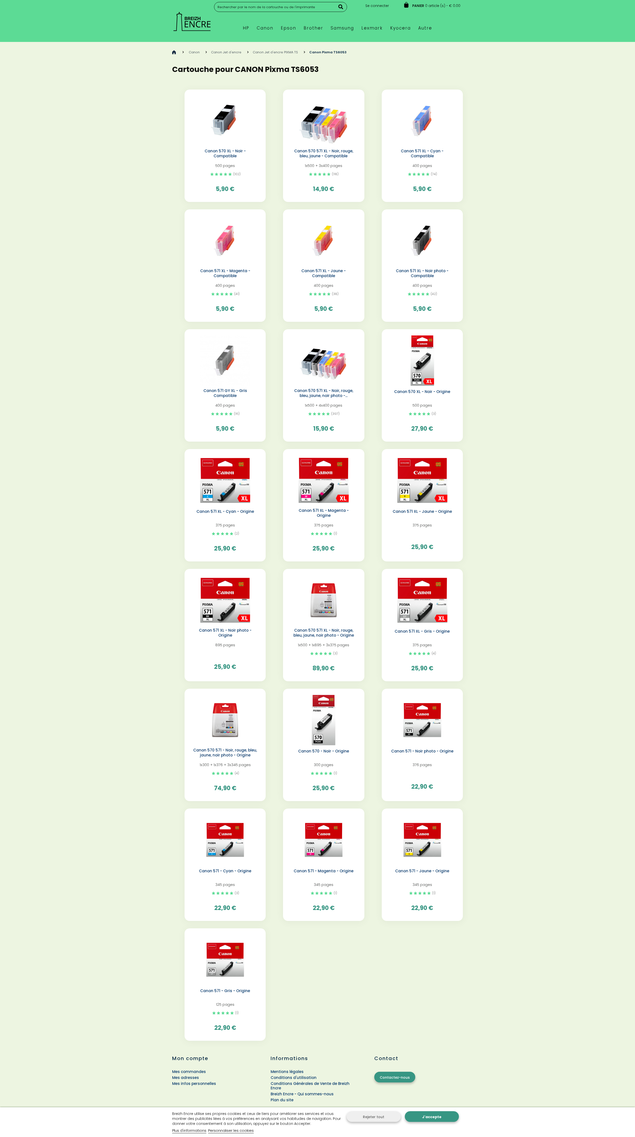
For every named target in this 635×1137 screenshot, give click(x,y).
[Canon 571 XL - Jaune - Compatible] (323, 241)
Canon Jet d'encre (226, 52)
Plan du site (282, 1100)
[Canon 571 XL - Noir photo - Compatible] (422, 241)
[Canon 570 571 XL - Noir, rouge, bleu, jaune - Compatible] (323, 121)
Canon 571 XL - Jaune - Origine (422, 511)
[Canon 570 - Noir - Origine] (323, 720)
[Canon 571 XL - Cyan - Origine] (225, 480)
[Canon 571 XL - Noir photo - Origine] (225, 600)
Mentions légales (287, 1071)
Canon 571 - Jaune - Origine (422, 871)
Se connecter (377, 5)
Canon (194, 52)
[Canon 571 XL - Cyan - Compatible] (422, 121)
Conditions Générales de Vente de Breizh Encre (310, 1086)
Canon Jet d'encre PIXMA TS (275, 52)
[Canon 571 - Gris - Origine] (225, 960)
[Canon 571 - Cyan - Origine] (225, 840)
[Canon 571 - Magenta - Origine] (323, 840)
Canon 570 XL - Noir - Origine (422, 391)
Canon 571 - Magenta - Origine (323, 871)
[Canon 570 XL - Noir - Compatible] (225, 121)
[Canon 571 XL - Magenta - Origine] (323, 480)
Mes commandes (189, 1071)
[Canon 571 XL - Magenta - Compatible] (225, 241)
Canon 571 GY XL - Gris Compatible (225, 393)
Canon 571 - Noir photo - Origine (422, 751)
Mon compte (190, 1058)
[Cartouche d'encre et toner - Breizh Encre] (192, 19)
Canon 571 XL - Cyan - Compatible (422, 154)
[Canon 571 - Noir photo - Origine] (422, 720)
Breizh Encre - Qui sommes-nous (302, 1094)
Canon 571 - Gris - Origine (225, 990)
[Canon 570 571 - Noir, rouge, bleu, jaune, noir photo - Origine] (225, 720)
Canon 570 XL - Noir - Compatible (225, 154)
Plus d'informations (189, 1130)
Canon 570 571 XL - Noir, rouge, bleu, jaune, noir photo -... (323, 393)
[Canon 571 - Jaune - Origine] (422, 840)
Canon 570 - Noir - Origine (323, 751)
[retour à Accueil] (174, 52)
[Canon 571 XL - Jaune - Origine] (422, 480)
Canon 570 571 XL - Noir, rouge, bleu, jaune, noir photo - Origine (323, 633)
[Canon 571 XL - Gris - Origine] (422, 600)
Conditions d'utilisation (294, 1077)
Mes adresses (185, 1077)
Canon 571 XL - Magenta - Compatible (225, 273)
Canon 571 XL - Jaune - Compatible (323, 273)
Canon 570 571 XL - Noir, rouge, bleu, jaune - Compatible (323, 154)
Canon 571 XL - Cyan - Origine (225, 511)
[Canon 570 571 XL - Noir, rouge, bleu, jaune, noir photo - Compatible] (323, 360)
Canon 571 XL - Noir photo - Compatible (422, 273)
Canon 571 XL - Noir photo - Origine (225, 633)
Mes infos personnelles (194, 1083)
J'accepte (432, 1116)
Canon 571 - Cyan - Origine (225, 871)
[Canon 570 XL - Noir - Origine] (422, 360)
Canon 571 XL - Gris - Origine (422, 631)
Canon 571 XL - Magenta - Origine (324, 513)
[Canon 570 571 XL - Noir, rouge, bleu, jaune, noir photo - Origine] (323, 600)
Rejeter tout (373, 1116)
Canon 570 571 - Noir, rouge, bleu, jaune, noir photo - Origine (225, 753)
